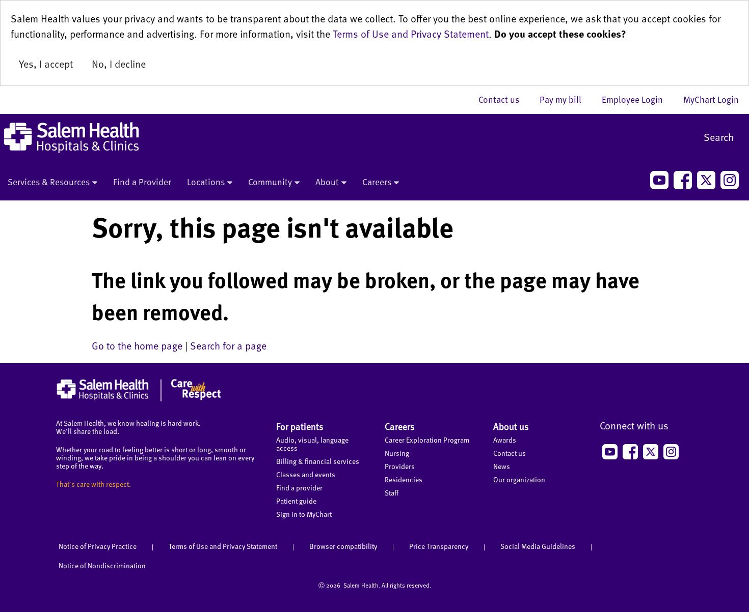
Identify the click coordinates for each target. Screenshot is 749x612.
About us (511, 426)
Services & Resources (49, 181)
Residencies (403, 479)
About (327, 181)
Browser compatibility (343, 546)
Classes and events (305, 474)
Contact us (503, 99)
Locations (206, 181)
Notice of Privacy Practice (98, 546)
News (501, 466)
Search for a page (228, 345)
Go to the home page (137, 345)
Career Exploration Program (427, 439)
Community (270, 181)
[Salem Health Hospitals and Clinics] (71, 137)
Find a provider (299, 487)
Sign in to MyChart (304, 514)
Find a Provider (142, 181)
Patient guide (296, 501)
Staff (391, 492)
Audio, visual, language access (312, 443)
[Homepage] (139, 398)
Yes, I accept (46, 63)
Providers (400, 466)
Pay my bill (566, 99)
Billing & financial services (317, 461)
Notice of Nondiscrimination (102, 565)
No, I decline (119, 63)
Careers (376, 181)
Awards (504, 439)
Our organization (519, 479)
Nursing (397, 453)
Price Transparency (438, 546)
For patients (300, 426)
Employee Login (637, 99)
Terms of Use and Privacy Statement (411, 33)
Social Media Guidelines (537, 546)
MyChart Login (711, 99)
